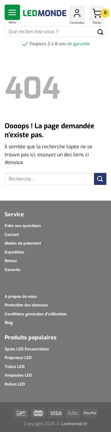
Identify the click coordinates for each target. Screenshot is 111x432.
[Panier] (97, 13)
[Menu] (12, 12)
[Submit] (100, 31)
